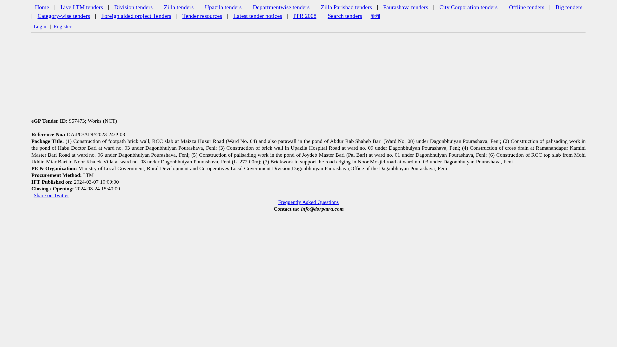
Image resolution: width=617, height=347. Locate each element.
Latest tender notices (257, 16)
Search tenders (345, 16)
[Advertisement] (308, 74)
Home (42, 7)
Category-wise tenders (64, 16)
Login (40, 26)
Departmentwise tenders (281, 7)
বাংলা (375, 16)
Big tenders (569, 7)
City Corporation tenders (468, 7)
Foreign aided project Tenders (136, 16)
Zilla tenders (179, 7)
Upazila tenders (223, 7)
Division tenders (133, 7)
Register (62, 26)
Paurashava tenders (405, 7)
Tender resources (202, 16)
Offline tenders (526, 7)
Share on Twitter (51, 195)
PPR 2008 (304, 16)
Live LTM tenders (81, 7)
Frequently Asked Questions (308, 202)
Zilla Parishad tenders (346, 7)
